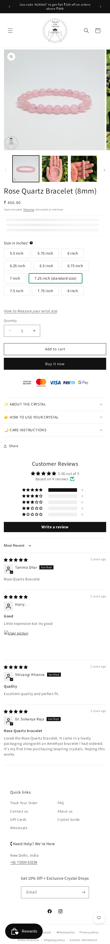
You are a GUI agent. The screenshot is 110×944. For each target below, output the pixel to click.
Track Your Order (24, 802)
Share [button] (13, 446)
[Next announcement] (100, 6)
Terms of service (28, 940)
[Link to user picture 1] (16, 642)
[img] (16, 559)
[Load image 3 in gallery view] (84, 169)
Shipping (28, 209)
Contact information (83, 940)
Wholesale (18, 828)
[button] (10, 30)
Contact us (19, 811)
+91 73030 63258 (23, 862)
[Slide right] (104, 170)
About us (65, 811)
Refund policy (66, 932)
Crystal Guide (69, 819)
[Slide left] (5, 170)
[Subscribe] (83, 892)
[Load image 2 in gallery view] (55, 169)
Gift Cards (18, 819)
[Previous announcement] (9, 6)
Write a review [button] (54, 527)
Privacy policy (89, 932)
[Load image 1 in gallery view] (26, 169)
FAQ (61, 802)
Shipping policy (54, 940)
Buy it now (55, 363)
